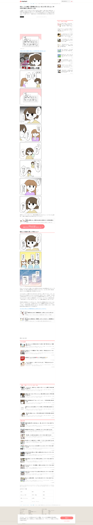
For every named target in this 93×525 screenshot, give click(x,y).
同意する (66, 517)
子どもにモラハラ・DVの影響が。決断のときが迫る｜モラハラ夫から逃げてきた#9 (39, 466)
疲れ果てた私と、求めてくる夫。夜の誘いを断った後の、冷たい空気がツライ (67, 55)
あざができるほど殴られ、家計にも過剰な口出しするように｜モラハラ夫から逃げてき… (39, 453)
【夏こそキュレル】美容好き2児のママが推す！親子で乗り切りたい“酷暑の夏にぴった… (39, 344)
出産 (42, 512)
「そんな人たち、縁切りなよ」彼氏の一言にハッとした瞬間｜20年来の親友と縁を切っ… (39, 388)
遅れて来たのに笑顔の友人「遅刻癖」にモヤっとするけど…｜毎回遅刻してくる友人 (39, 319)
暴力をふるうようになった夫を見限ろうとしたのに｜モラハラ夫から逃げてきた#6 (39, 446)
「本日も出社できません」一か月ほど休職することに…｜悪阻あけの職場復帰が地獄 (67, 45)
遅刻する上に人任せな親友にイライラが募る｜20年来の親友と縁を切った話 (39, 407)
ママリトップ (22, 510)
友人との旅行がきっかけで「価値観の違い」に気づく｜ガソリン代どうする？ (39, 313)
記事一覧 (21, 512)
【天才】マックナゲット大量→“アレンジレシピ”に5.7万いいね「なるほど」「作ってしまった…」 (66, 66)
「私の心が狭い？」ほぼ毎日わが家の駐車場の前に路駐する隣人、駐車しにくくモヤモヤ (67, 71)
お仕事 (49, 511)
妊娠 (42, 511)
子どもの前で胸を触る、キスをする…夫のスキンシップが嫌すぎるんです (67, 60)
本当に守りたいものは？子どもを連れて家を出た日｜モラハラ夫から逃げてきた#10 (39, 472)
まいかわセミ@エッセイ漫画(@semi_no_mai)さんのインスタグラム (33, 308)
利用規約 (29, 512)
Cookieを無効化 (67, 521)
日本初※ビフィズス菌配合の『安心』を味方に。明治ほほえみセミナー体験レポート (39, 351)
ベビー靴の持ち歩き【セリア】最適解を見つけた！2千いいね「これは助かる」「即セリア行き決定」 (67, 35)
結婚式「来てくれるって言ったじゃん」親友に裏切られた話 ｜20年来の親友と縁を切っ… (39, 394)
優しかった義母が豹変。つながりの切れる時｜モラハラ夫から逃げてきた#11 (39, 478)
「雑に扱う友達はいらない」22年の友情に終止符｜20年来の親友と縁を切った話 (39, 414)
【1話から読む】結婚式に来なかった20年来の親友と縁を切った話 (32, 51)
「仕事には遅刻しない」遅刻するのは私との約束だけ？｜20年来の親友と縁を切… (39, 220)
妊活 (42, 510)
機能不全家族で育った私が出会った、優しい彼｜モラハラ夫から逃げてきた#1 (39, 424)
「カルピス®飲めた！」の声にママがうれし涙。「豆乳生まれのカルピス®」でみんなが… (39, 363)
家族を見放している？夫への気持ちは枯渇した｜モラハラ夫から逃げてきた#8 (39, 459)
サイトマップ (22, 511)
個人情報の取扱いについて (32, 511)
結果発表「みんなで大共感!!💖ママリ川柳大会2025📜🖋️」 (36, 357)
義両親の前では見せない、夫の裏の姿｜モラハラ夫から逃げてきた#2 (38, 429)
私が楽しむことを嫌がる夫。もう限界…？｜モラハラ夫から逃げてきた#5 (39, 440)
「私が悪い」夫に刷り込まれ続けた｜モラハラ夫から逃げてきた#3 (38, 435)
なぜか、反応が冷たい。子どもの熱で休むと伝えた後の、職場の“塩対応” (67, 50)
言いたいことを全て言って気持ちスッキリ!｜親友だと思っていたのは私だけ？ (67, 29)
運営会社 (29, 510)
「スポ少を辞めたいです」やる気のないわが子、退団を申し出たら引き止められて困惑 (67, 40)
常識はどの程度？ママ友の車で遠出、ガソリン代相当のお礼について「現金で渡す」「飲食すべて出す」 (67, 24)
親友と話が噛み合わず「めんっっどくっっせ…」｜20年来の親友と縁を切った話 (39, 401)
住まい (49, 512)
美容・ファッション (51, 510)
